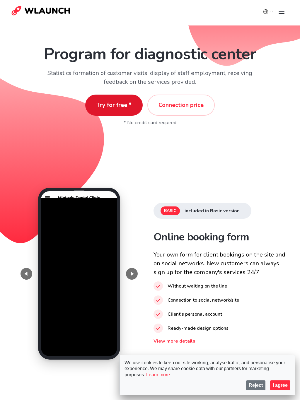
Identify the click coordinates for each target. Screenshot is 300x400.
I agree (280, 385)
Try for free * (114, 105)
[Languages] (268, 11)
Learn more (158, 374)
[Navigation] (282, 12)
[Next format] (132, 274)
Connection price (181, 105)
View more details (174, 341)
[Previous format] (26, 274)
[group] (78, 274)
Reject (256, 385)
